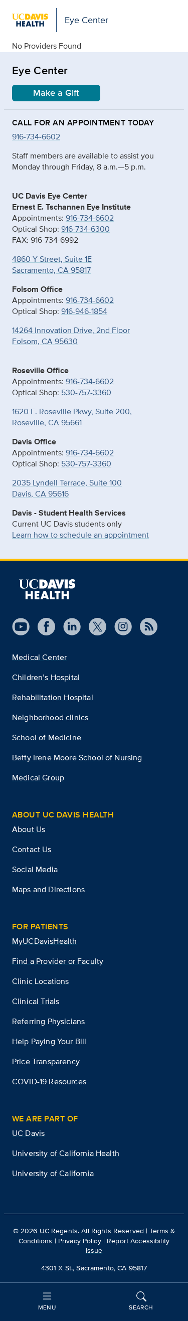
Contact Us (32, 849)
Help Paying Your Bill (49, 1041)
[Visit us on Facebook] (42, 626)
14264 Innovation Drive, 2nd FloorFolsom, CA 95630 (71, 335)
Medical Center (39, 657)
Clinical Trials (35, 1001)
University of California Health (65, 1153)
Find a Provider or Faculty (57, 961)
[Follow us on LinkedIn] (68, 626)
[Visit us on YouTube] (21, 626)
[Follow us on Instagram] (119, 626)
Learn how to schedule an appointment (80, 535)
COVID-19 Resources (49, 1081)
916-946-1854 (84, 311)
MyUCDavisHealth (44, 941)
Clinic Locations (40, 981)
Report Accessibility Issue (127, 1245)
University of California (53, 1173)
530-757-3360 (86, 392)
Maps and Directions (48, 889)
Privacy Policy (79, 1241)
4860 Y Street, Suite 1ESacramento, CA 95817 (52, 264)
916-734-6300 (85, 229)
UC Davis (28, 1133)
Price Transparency (46, 1061)
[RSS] (144, 626)
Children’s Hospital (46, 677)
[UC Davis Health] (47, 589)
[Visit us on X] (93, 626)
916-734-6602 (90, 218)
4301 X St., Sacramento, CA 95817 (94, 1268)
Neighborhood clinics (50, 717)
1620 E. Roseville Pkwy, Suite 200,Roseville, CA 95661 (72, 417)
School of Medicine (46, 737)
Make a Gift (56, 92)
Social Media (35, 869)
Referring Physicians (48, 1021)
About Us (28, 829)
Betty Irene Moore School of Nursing (77, 757)
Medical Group (38, 777)
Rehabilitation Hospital (52, 697)
